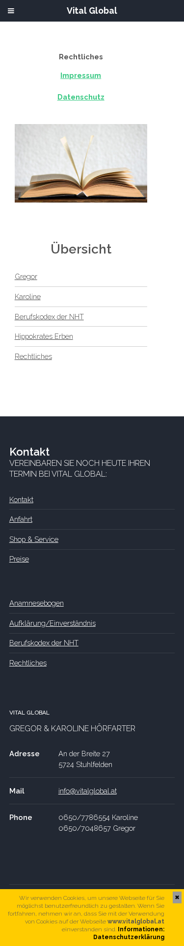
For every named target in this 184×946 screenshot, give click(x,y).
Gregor (26, 276)
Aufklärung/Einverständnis (52, 623)
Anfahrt (20, 519)
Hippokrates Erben (44, 336)
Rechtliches (33, 356)
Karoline (28, 296)
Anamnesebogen (36, 603)
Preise (19, 559)
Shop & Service (33, 539)
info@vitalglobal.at (87, 791)
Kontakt (21, 499)
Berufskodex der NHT (49, 316)
